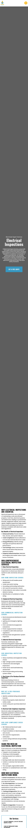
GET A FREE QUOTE (14, 269)
